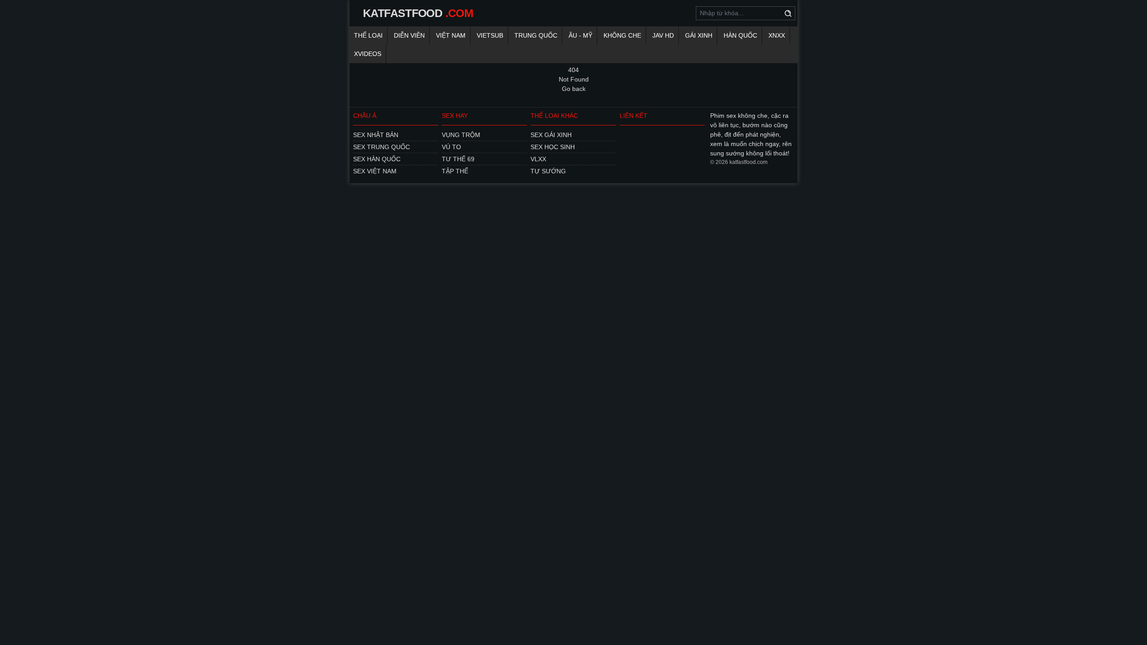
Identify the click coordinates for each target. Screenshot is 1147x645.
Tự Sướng (548, 171)
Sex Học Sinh (552, 146)
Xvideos (367, 53)
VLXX (538, 159)
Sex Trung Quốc (381, 146)
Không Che (622, 35)
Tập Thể (455, 171)
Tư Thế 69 (458, 159)
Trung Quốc (535, 35)
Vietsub (490, 35)
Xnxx (776, 35)
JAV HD (663, 35)
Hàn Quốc (740, 35)
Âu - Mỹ (580, 35)
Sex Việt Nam (375, 171)
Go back (574, 88)
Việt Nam (451, 35)
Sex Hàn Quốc (377, 159)
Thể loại (368, 35)
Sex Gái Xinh (551, 134)
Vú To (451, 146)
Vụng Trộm (461, 134)
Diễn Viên (409, 35)
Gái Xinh (698, 35)
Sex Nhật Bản (375, 134)
